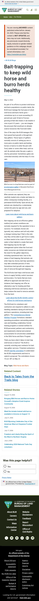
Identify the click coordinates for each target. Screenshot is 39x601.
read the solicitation (16, 351)
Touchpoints (29, 483)
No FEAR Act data (9, 574)
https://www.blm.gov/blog (16, 54)
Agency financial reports (25, 563)
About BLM (12, 512)
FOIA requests (10, 570)
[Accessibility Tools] (31, 10)
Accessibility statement (11, 565)
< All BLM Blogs (10, 60)
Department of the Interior (19, 556)
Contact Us (12, 519)
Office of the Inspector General (9, 578)
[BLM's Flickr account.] (27, 538)
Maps (14, 523)
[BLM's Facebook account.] (17, 538)
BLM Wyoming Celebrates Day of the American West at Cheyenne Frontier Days (18, 424)
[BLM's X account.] (6, 538)
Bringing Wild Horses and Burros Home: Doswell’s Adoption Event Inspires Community (19, 401)
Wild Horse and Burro (21, 366)
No (8, 471)
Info (10, 17)
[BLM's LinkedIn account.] (32, 538)
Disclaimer (26, 569)
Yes (9, 466)
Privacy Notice (6, 477)
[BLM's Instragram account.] (22, 538)
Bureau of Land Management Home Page (15, 10)
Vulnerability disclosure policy (27, 579)
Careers (13, 516)
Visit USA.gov (25, 598)
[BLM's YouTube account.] (11, 538)
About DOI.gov (10, 560)
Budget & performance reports (11, 586)
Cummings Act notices (28, 586)
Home (6, 17)
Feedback (26, 518)
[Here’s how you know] (19, 3)
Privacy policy (27, 573)
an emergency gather (11, 187)
